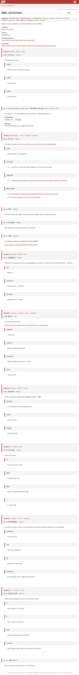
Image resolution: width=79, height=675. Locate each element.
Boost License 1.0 (7, 29)
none (22, 135)
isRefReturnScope (7, 20)
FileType (58, 18)
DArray (45, 18)
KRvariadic (15, 135)
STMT (36, 20)
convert (21, 313)
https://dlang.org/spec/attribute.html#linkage (21, 245)
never (26, 388)
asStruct (20, 254)
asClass (13, 254)
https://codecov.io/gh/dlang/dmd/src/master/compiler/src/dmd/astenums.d (28, 46)
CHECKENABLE (25, 18)
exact (27, 313)
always (13, 388)
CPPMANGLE (37, 18)
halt (22, 590)
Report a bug (61, 9)
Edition (51, 18)
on (22, 518)
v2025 (23, 51)
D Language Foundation (32, 673)
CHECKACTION (13, 18)
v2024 (18, 51)
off (19, 518)
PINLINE (30, 20)
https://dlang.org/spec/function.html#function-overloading (26, 325)
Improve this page (72, 9)
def (25, 254)
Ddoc (53, 673)
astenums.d (5, 35)
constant (14, 313)
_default (14, 518)
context (15, 590)
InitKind (66, 18)
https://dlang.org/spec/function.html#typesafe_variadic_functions (43, 180)
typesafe (28, 135)
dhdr (20, 447)
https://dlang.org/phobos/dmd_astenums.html (18, 40)
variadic (35, 135)
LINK (17, 20)
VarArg (42, 20)
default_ (20, 388)
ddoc (16, 447)
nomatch (33, 313)
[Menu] (75, 2)
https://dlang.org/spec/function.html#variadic (39, 144)
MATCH (23, 20)
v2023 (12, 51)
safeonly (27, 518)
